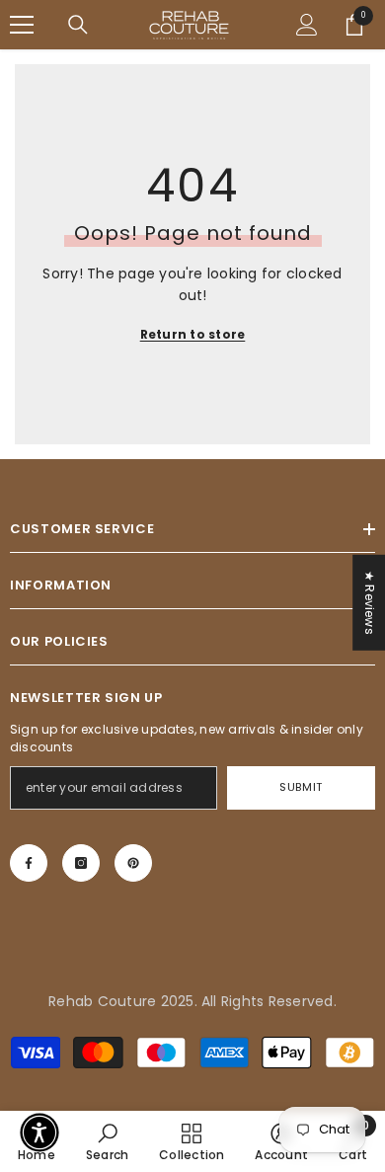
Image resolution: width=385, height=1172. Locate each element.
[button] (39, 1132)
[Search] (78, 25)
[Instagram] (81, 863)
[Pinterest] (133, 863)
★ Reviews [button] (369, 602)
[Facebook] (28, 863)
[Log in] (307, 25)
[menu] (22, 25)
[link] (107, 1141)
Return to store (193, 334)
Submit (300, 787)
